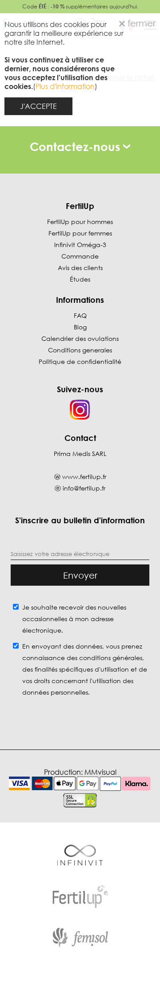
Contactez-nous (76, 146)
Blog (80, 327)
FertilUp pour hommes (80, 221)
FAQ (80, 315)
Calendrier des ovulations (80, 338)
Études (80, 279)
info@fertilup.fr (84, 488)
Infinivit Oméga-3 (80, 244)
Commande (80, 256)
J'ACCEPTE (38, 106)
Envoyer (80, 575)
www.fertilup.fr (84, 476)
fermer (140, 23)
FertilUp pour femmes (80, 233)
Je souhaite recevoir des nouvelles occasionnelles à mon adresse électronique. (74, 618)
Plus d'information (65, 86)
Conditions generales (80, 350)
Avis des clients (80, 267)
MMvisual (100, 772)
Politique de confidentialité (80, 361)
